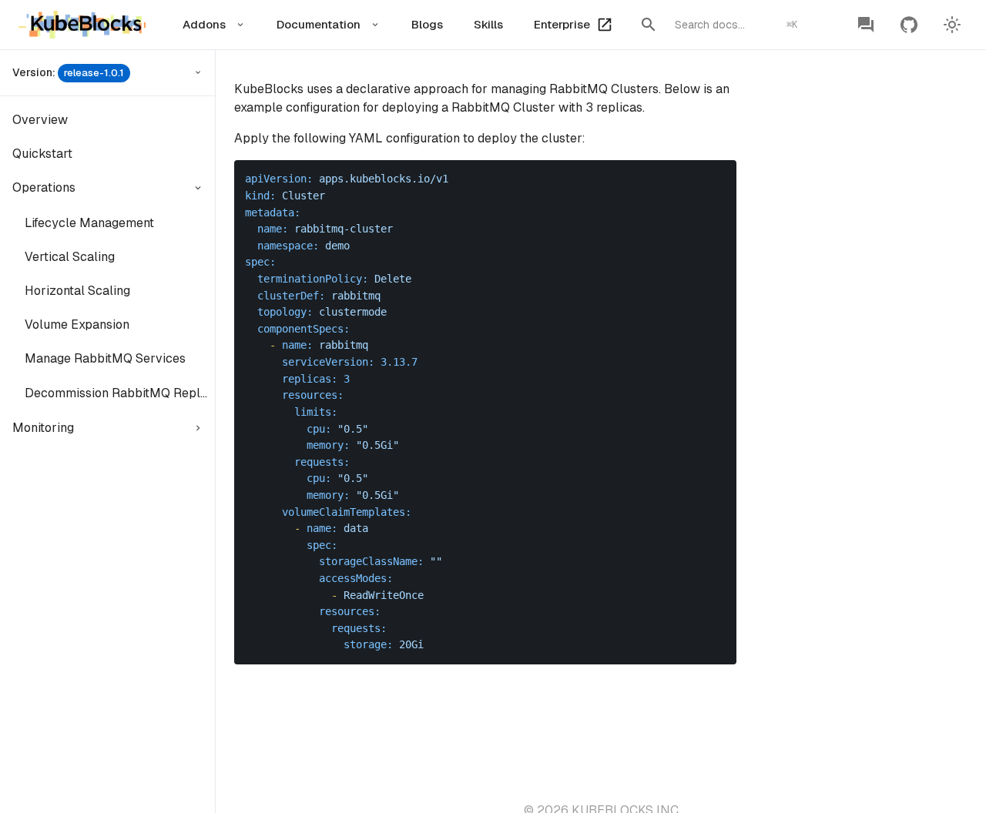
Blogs (427, 24)
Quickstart (42, 154)
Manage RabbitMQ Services (105, 358)
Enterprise (562, 24)
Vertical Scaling (70, 257)
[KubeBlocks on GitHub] (909, 24)
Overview (40, 120)
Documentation (319, 24)
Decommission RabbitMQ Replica (120, 393)
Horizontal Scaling (77, 291)
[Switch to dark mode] (952, 24)
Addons (204, 24)
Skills (488, 24)
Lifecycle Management (89, 223)
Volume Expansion (77, 324)
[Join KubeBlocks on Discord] (865, 24)
